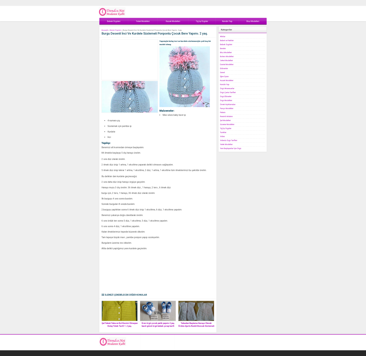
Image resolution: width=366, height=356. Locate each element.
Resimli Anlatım (226, 116)
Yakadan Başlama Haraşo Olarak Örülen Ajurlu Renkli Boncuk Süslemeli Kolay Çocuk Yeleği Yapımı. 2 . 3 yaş (196, 326)
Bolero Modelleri (227, 56)
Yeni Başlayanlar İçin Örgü (230, 148)
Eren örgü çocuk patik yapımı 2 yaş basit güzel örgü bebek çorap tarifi (158, 324)
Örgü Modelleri (226, 100)
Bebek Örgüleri (115, 30)
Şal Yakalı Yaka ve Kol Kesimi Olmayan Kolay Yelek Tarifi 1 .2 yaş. (120, 324)
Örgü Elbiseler (225, 96)
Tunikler (223, 132)
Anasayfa (105, 30)
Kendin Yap (224, 84)
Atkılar (222, 36)
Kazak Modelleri (226, 80)
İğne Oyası (224, 76)
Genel (222, 72)
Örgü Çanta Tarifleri (228, 92)
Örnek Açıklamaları (227, 104)
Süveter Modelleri (227, 124)
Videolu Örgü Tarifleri (228, 140)
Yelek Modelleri (226, 144)
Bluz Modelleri (226, 52)
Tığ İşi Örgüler (225, 128)
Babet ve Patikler (227, 40)
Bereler (223, 48)
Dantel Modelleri (226, 64)
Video (222, 136)
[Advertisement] (130, 60)
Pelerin (222, 112)
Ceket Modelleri (226, 60)
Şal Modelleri (225, 120)
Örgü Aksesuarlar (227, 88)
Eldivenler (224, 68)
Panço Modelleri (226, 108)
